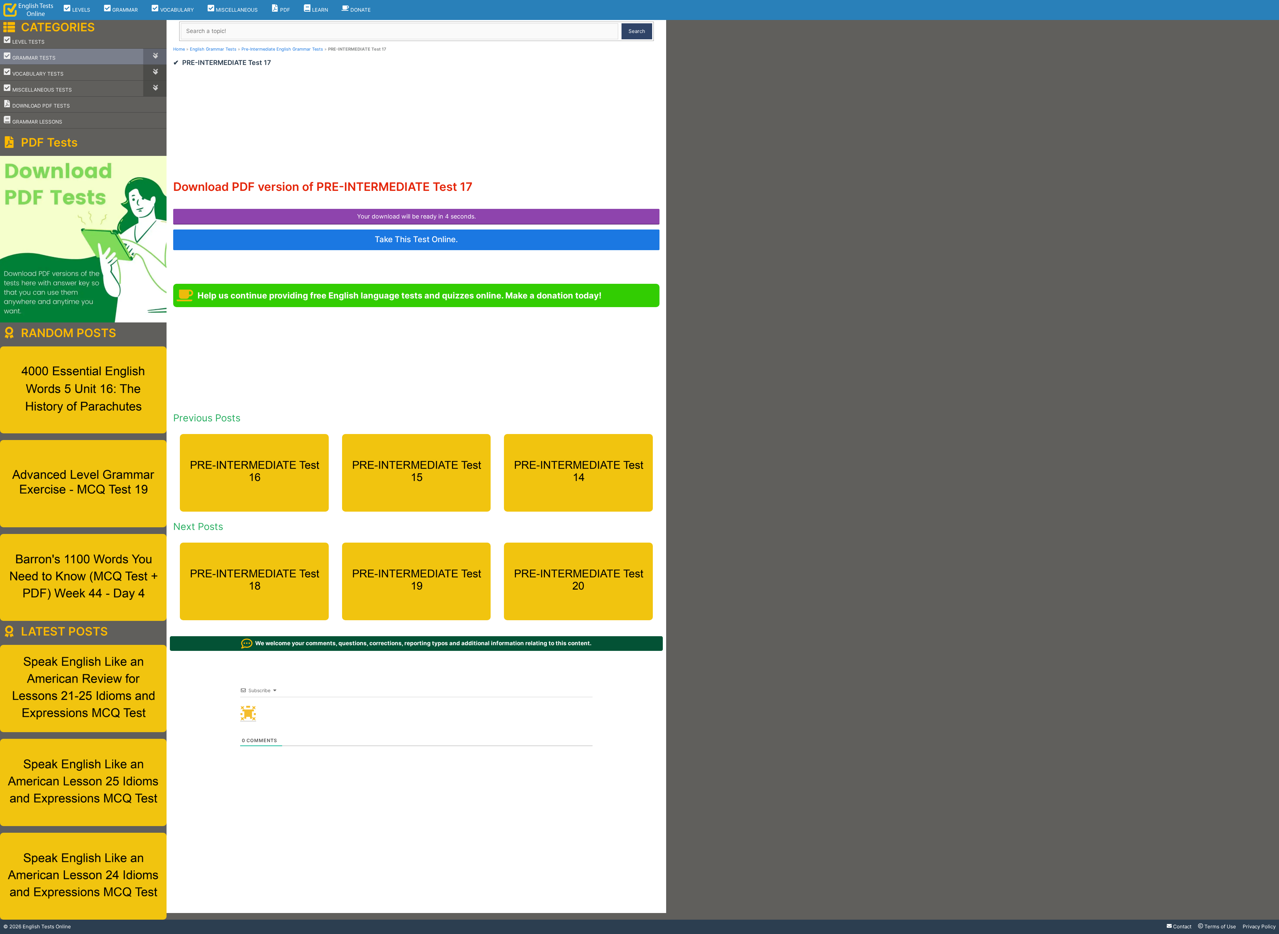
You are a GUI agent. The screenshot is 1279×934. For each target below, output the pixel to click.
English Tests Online (47, 926)
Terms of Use (1219, 926)
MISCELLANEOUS (236, 10)
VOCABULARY (176, 10)
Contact (1181, 926)
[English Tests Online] (28, 10)
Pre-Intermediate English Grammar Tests (282, 49)
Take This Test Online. (416, 239)
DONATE (360, 10)
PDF (284, 10)
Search (637, 31)
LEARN (319, 10)
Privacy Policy (1259, 926)
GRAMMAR (124, 10)
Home (179, 49)
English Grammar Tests (213, 49)
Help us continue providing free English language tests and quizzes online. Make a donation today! (400, 295)
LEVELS (80, 10)
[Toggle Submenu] (155, 56)
